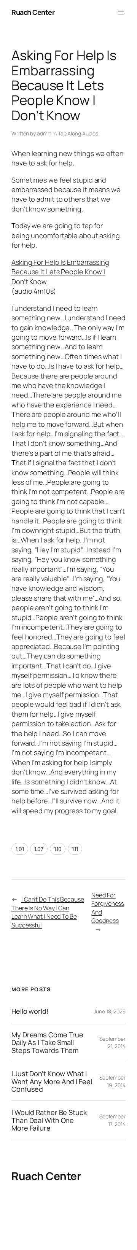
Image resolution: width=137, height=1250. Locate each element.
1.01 (20, 848)
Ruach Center (32, 12)
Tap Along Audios (78, 133)
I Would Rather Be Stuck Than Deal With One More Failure (49, 1120)
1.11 (75, 848)
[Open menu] (121, 12)
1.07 (38, 848)
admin (44, 133)
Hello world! (30, 1011)
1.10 (58, 848)
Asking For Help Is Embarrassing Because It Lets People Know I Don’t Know (60, 272)
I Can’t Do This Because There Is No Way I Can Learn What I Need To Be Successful (47, 912)
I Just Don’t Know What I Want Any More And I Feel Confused (51, 1081)
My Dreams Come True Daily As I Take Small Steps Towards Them (47, 1042)
